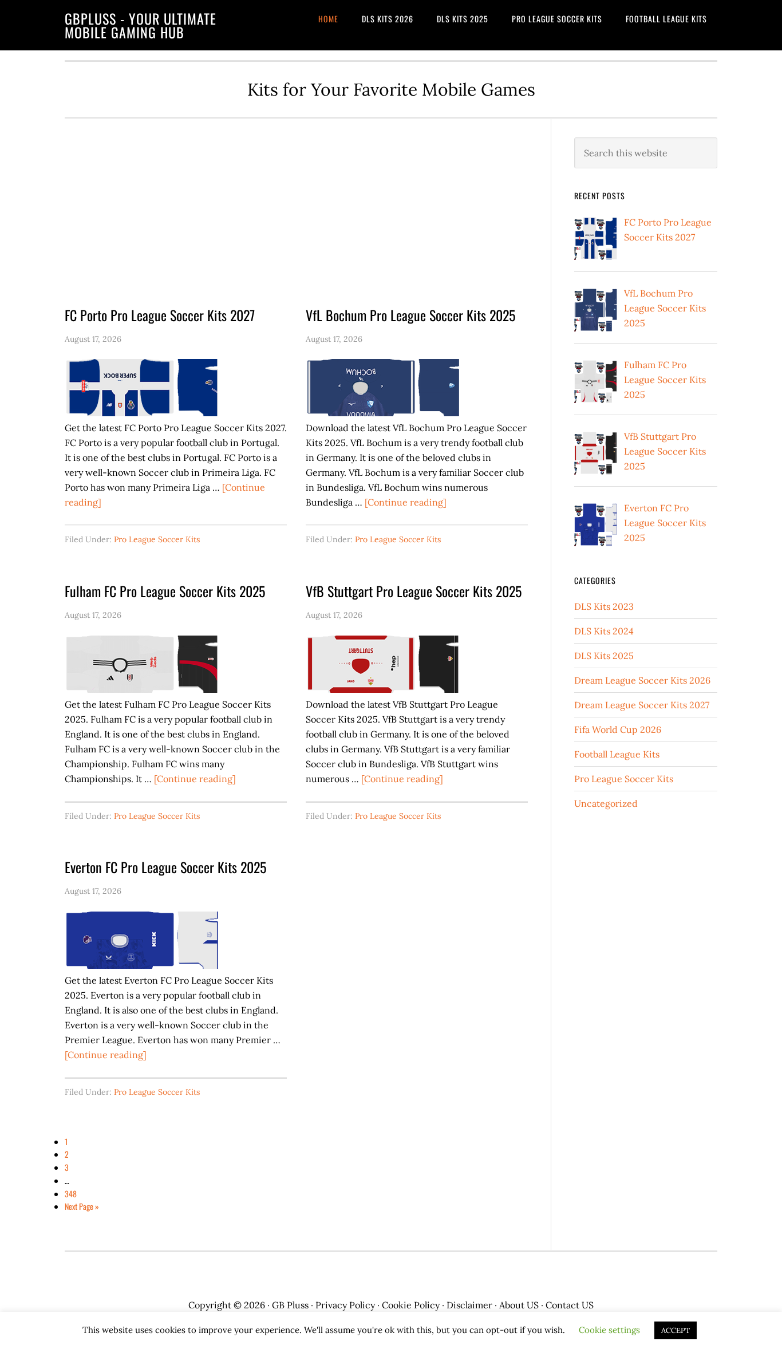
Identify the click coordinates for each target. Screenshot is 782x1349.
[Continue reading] (406, 502)
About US (519, 1305)
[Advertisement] (296, 222)
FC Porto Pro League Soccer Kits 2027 (160, 315)
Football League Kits (616, 754)
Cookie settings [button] (609, 1329)
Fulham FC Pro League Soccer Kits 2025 (165, 591)
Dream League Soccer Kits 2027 (641, 705)
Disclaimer (469, 1305)
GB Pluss (290, 1305)
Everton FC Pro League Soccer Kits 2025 (165, 867)
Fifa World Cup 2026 (617, 729)
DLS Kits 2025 (604, 655)
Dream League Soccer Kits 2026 (642, 680)
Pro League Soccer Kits (157, 539)
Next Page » (82, 1206)
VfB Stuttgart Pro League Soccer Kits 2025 (414, 591)
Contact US (570, 1305)
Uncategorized (606, 803)
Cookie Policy (411, 1305)
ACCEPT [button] (675, 1330)
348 (71, 1194)
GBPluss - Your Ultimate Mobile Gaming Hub (140, 25)
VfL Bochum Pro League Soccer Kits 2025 (410, 315)
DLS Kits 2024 (604, 631)
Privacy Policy (345, 1305)
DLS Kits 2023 (604, 606)
